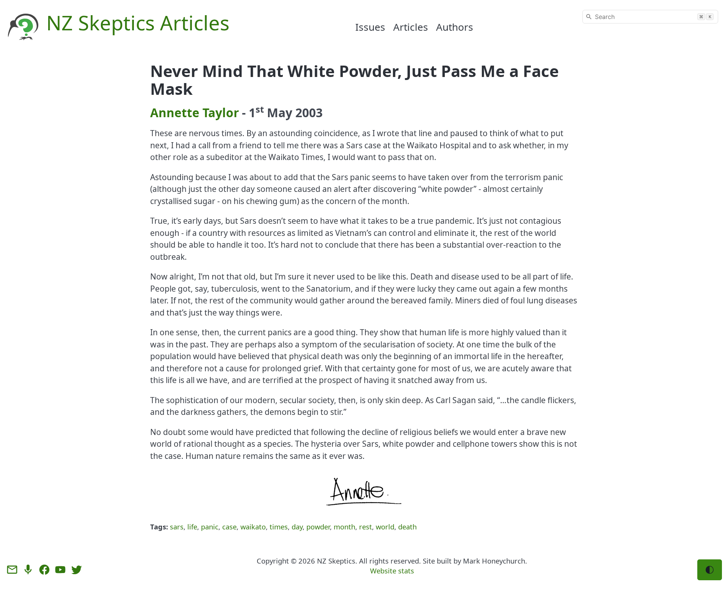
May (279, 112)
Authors (454, 27)
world (385, 526)
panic (209, 526)
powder (318, 526)
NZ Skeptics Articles (137, 22)
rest (365, 526)
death (407, 526)
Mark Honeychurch (494, 560)
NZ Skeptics (336, 560)
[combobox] (650, 17)
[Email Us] (12, 570)
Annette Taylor (194, 112)
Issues (370, 27)
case (229, 526)
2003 (309, 112)
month (344, 526)
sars (177, 526)
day (297, 526)
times (279, 526)
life (192, 526)
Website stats (392, 570)
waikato (253, 526)
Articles (410, 27)
